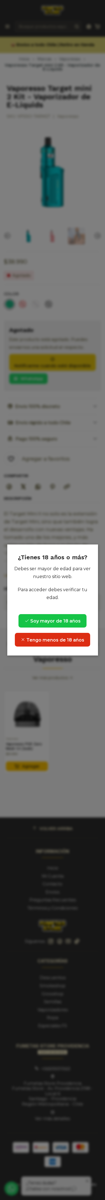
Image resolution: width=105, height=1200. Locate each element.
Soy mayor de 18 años (55, 621)
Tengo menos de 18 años (54, 640)
